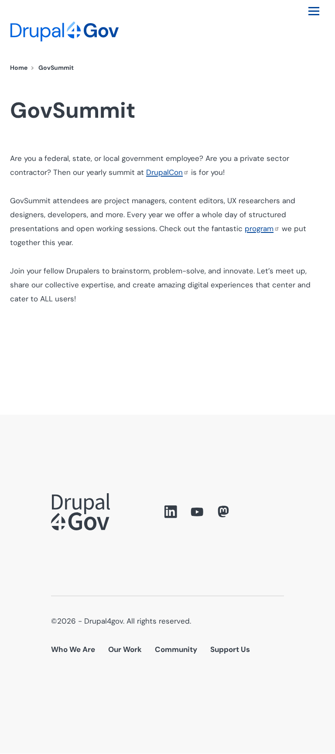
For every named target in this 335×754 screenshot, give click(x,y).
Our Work (125, 649)
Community (176, 649)
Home (18, 68)
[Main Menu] (314, 11)
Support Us (230, 649)
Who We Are (73, 649)
